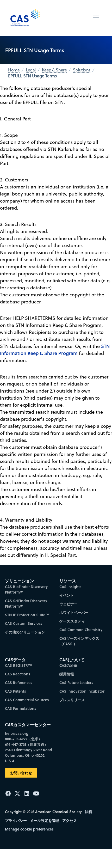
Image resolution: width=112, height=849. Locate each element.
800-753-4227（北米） (23, 739)
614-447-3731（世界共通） (26, 744)
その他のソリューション (25, 632)
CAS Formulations (20, 708)
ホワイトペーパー (74, 612)
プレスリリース (72, 700)
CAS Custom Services (23, 623)
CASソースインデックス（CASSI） (79, 641)
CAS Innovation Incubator (81, 691)
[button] (96, 17)
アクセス (69, 820)
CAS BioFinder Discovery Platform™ (26, 589)
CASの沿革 (68, 665)
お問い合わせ (21, 772)
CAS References (18, 682)
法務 (88, 811)
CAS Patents (15, 691)
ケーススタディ (72, 621)
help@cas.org (16, 733)
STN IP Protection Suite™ (27, 615)
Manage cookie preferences (29, 829)
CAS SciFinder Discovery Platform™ (26, 603)
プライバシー (16, 820)
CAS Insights (70, 586)
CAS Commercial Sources (27, 700)
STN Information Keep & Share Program (55, 350)
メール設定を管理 (44, 820)
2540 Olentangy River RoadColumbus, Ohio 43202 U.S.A (28, 755)
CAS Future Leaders (76, 682)
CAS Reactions (17, 674)
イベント (66, 595)
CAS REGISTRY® (18, 665)
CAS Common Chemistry (80, 629)
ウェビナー (68, 604)
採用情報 (66, 674)
